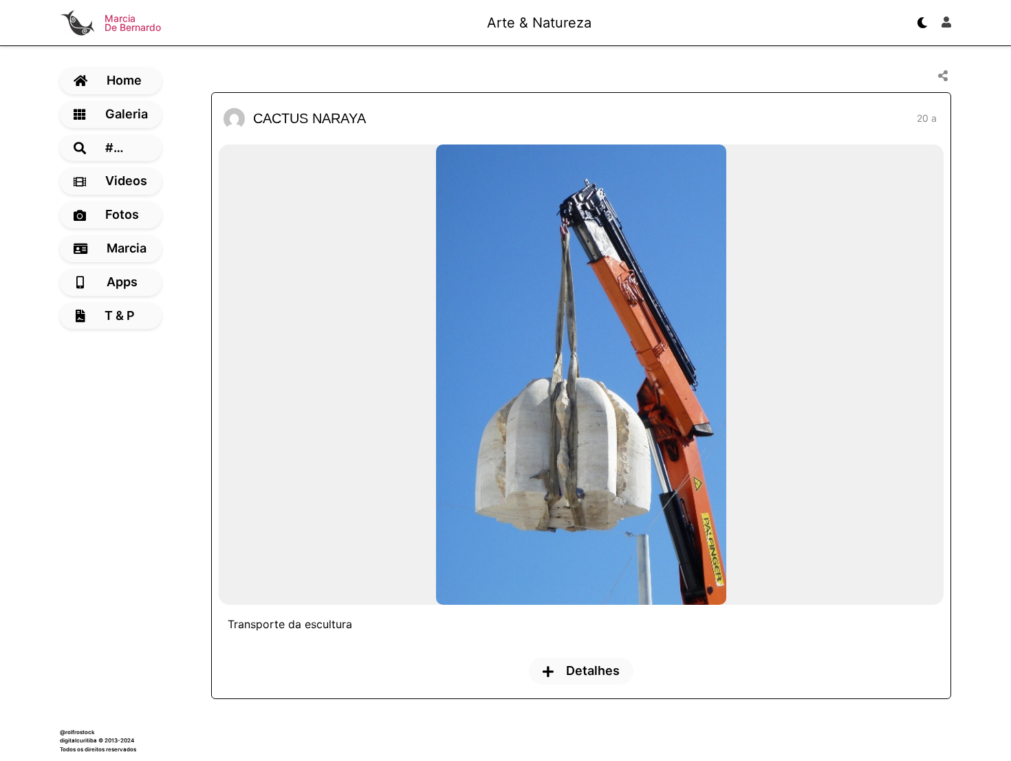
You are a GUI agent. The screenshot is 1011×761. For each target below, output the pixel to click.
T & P (120, 315)
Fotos (122, 214)
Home (124, 80)
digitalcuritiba (78, 740)
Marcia (126, 248)
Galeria (126, 114)
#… (114, 147)
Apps (122, 282)
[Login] (946, 23)
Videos (126, 180)
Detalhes (593, 670)
